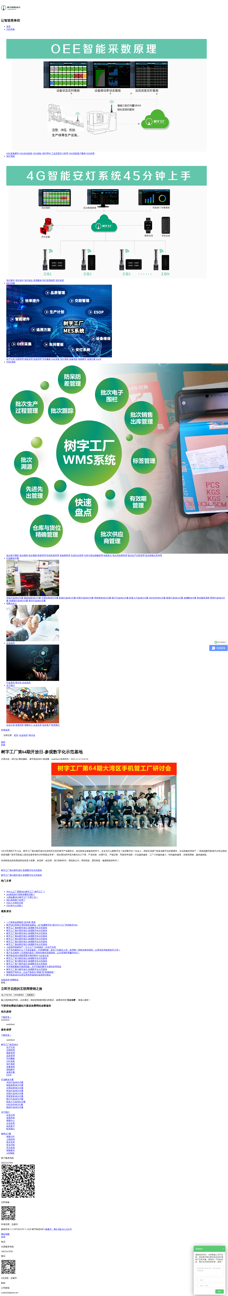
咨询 (3, 1237)
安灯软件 (19, 280)
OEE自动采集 (26, 153)
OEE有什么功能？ (14, 905)
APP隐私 (10, 1153)
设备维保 (73, 359)
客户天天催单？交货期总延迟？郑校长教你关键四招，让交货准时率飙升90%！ (43, 953)
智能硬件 (82, 359)
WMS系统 (11, 362)
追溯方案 (91, 359)
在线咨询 (5, 980)
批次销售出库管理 (153, 555)
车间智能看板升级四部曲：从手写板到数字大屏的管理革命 (33, 966)
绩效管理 (28, 359)
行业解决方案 (12, 558)
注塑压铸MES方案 (49, 598)
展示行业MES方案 (37, 601)
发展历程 (19, 725)
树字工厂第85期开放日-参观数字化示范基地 (26, 933)
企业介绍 (10, 725)
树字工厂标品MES (9, 1044)
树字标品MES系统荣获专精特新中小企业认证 (27, 955)
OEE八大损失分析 (14, 903)
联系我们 (55, 725)
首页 (8, 26)
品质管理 (37, 359)
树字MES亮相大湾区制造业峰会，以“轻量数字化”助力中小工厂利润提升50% (42, 925)
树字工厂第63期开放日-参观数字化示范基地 (21, 875)
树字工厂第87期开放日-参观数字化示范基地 (26, 930)
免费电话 (14, 980)
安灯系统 (10, 156)
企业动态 (10, 643)
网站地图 (5, 1234)
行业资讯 (10, 683)
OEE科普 (90, 153)
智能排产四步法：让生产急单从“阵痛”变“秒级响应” (30, 972)
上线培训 (10, 1139)
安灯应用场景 (48, 280)
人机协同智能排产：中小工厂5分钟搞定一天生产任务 (31, 947)
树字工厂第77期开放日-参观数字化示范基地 (26, 964)
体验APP (10, 1136)
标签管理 (41, 555)
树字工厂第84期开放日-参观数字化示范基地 (26, 936)
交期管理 (19, 359)
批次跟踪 (24, 555)
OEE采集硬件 (12, 153)
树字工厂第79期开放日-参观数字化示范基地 (26, 958)
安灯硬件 (10, 280)
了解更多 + (6, 1017)
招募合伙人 (11, 603)
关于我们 (10, 685)
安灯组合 (28, 280)
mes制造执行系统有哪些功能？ (20, 894)
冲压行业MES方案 (14, 598)
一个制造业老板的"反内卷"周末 (21, 922)
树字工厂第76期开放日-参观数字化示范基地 (26, 969)
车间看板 (46, 359)
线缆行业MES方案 (174, 598)
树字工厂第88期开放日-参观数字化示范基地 (26, 928)
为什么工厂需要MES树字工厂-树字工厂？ (25, 892)
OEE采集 (10, 29)
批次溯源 (32, 555)
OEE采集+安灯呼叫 (42, 153)
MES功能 (10, 283)
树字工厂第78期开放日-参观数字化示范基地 (26, 961)
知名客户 (46, 725)
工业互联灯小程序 (59, 153)
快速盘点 (107, 555)
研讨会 (18, 683)
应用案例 (37, 280)
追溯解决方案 (190, 598)
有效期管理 (65, 555)
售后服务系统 (203, 598)
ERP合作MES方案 (157, 598)
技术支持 (10, 1142)
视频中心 (28, 725)
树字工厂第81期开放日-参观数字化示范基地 (26, 941)
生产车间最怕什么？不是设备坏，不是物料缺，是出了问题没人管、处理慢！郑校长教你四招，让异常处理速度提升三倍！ (63, 950)
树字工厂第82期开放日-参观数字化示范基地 (26, 939)
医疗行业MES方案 (120, 598)
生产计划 (10, 359)
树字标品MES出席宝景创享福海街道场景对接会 (28, 975)
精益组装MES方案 (32, 598)
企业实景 (37, 725)
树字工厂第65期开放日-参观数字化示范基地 (21, 870)
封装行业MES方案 (85, 598)
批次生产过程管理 (136, 555)
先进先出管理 (77, 555)
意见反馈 (10, 1147)
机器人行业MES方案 (138, 598)
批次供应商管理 (119, 555)
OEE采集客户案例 (77, 153)
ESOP (98, 359)
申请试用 (5, 730)
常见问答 (10, 1145)
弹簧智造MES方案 (102, 598)
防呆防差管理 (52, 555)
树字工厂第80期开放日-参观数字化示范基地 (26, 944)
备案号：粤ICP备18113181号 (58, 1229)
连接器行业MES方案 (18, 601)
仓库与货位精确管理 (93, 555)
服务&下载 (6, 1134)
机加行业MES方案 (67, 598)
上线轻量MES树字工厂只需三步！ (22, 897)
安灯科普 (59, 280)
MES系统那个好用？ (15, 900)
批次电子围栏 (12, 555)
